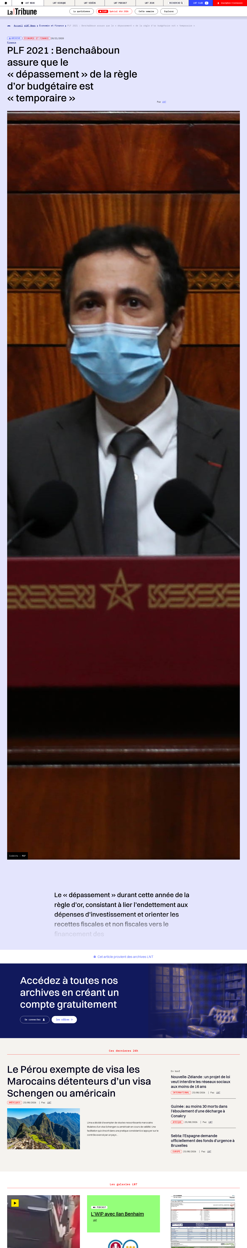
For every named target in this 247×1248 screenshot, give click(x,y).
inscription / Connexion (232, 3)
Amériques (14, 1102)
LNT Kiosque (59, 3)
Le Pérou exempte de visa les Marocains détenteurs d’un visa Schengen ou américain (79, 1081)
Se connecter (33, 1019)
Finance (11, 42)
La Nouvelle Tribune (22, 11)
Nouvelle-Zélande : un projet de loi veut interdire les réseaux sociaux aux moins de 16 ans (200, 1081)
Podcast (101, 1207)
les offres (62, 1019)
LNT (164, 101)
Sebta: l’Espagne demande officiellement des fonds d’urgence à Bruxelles (203, 1140)
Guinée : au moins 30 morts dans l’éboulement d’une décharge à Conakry (199, 1111)
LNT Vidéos (90, 3)
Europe (176, 1151)
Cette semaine (146, 11)
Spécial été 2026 (115, 11)
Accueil (18, 25)
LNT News (30, 3)
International (181, 1092)
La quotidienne (81, 11)
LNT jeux (149, 3)
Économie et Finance (51, 25)
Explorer (169, 11)
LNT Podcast (120, 3)
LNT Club (198, 3)
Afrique (177, 1122)
